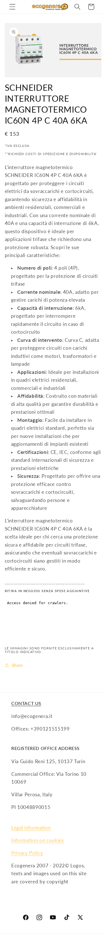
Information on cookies (37, 840)
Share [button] (17, 665)
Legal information (31, 828)
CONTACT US (26, 703)
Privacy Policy (27, 853)
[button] (12, 6)
